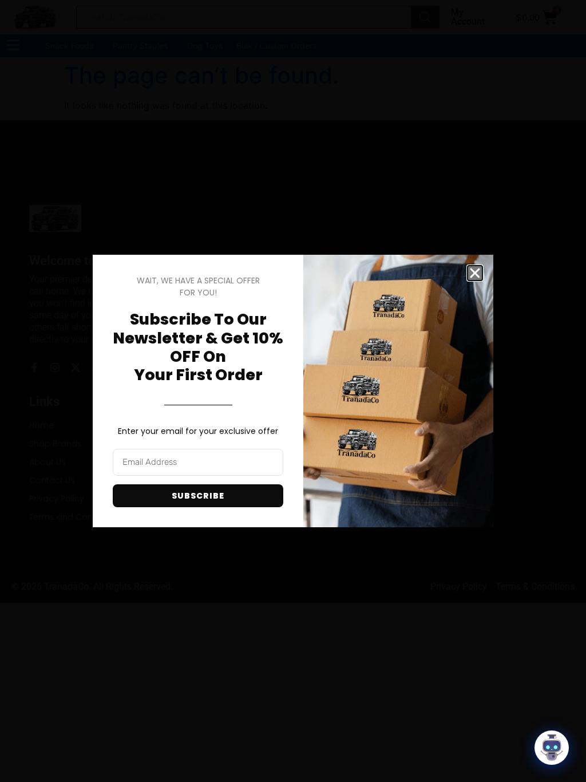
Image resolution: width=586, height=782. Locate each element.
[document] (293, 391)
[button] (475, 273)
